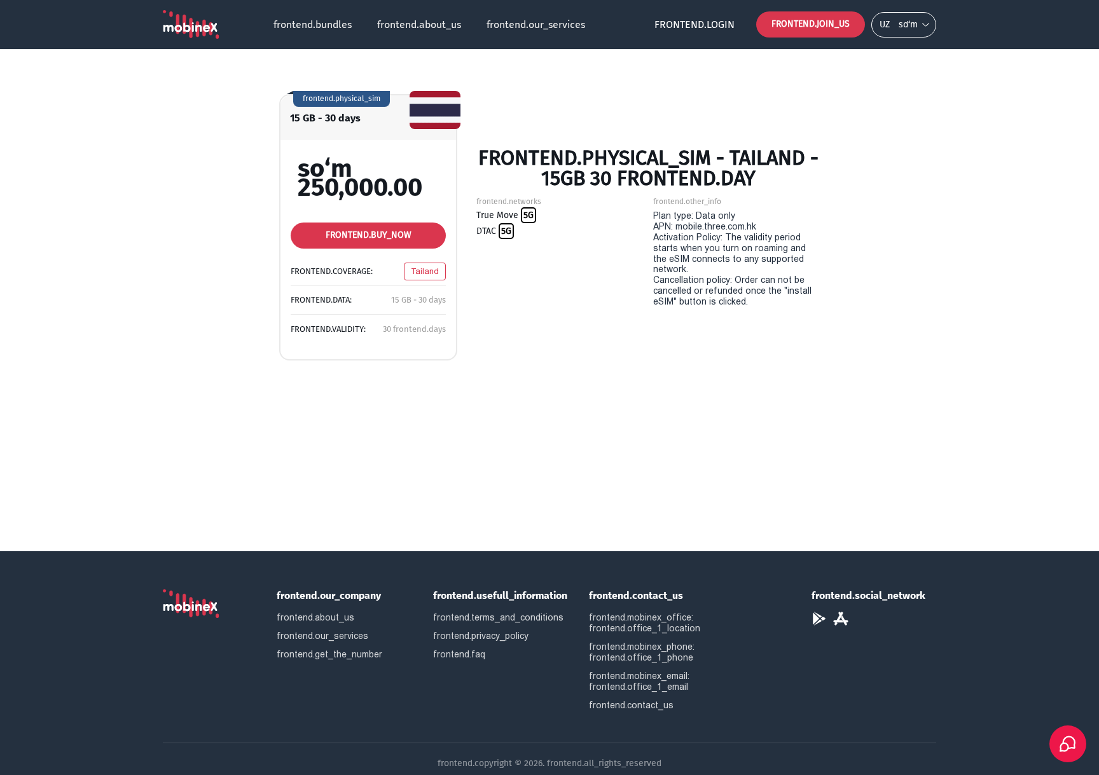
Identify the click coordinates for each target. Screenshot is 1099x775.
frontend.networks (508, 201)
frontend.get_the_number (329, 654)
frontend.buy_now (368, 235)
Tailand (425, 271)
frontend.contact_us (631, 705)
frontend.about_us (419, 24)
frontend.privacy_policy (481, 636)
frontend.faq (459, 654)
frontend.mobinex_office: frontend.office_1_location (644, 622)
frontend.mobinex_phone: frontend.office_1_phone (642, 651)
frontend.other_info (687, 201)
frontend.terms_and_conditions (498, 617)
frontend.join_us (810, 23)
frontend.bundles (312, 24)
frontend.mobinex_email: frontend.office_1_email (639, 681)
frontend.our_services (536, 24)
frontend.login (694, 24)
